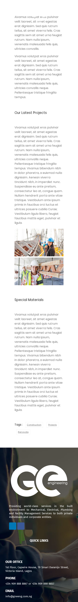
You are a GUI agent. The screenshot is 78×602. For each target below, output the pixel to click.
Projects (52, 424)
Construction (34, 424)
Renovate (23, 432)
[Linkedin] (12, 526)
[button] (39, 549)
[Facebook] (20, 526)
